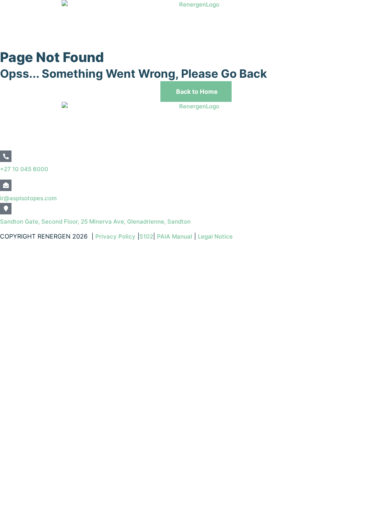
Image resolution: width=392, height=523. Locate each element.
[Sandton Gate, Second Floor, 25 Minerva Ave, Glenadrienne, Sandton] (5, 208)
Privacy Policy (115, 236)
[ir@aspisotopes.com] (5, 185)
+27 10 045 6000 (24, 169)
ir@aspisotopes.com (28, 198)
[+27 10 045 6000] (5, 156)
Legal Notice (216, 236)
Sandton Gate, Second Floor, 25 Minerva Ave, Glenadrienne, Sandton (95, 221)
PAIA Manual (174, 236)
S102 (146, 236)
